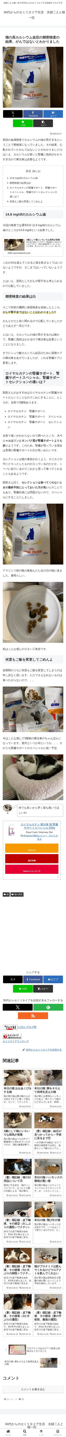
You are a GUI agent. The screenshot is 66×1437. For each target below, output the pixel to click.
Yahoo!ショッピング (31, 871)
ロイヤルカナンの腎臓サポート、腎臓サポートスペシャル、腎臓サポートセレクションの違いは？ (33, 192)
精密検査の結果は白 (20, 183)
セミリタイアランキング (16, 1041)
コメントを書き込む (33, 1389)
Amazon (32, 850)
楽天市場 (32, 861)
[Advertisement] (33, 933)
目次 (28, 171)
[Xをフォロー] (18, 1007)
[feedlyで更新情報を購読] (48, 1007)
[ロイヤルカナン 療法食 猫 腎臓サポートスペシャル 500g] (11, 829)
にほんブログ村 (27, 1027)
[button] (43, 123)
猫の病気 (18, 894)
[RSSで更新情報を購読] (33, 1015)
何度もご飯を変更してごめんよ (26, 201)
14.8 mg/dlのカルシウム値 (24, 178)
